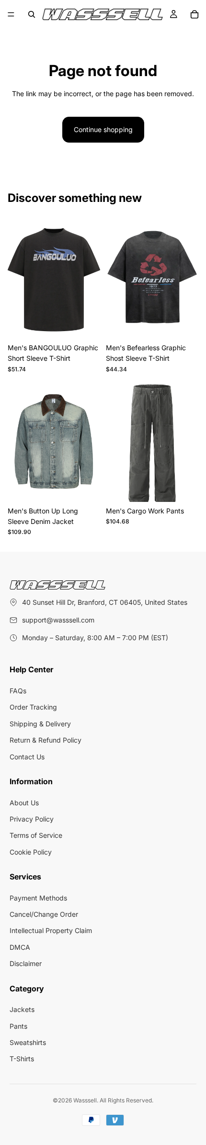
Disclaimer (26, 963)
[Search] (31, 14)
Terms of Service (36, 835)
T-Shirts (22, 1059)
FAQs (18, 691)
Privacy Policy (32, 819)
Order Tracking (33, 707)
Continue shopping (103, 129)
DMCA (20, 947)
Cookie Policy (31, 852)
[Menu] (11, 14)
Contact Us (27, 757)
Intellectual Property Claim (51, 930)
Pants (18, 1026)
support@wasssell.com (58, 620)
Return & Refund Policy (45, 740)
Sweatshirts (28, 1042)
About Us (24, 803)
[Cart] (194, 14)
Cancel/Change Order (44, 914)
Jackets (22, 1009)
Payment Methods (38, 898)
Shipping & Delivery (40, 724)
